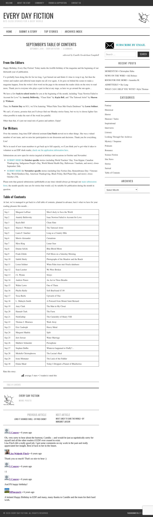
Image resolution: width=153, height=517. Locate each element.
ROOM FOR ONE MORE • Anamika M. (122, 80)
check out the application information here (50, 150)
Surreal (108, 168)
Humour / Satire (112, 118)
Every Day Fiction (28, 15)
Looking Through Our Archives (118, 136)
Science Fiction (111, 154)
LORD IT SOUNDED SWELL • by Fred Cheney (30, 419)
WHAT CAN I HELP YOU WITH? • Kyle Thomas (126, 89)
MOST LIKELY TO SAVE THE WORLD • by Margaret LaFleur (70, 420)
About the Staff (23, 2)
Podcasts (108, 145)
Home (9, 31)
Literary (108, 132)
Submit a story (28, 31)
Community (39, 2)
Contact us (76, 2)
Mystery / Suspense (113, 141)
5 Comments (67, 48)
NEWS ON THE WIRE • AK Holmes (121, 75)
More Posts (25, 400)
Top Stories (51, 31)
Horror (108, 114)
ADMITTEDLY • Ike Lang (116, 84)
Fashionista (133, 513)
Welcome (9, 2)
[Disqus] (51, 464)
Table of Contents (14, 384)
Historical (109, 109)
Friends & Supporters (58, 2)
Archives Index (73, 31)
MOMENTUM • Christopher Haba (119, 71)
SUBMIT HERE (14, 160)
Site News (109, 159)
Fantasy (108, 105)
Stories (108, 163)
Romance (109, 150)
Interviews (109, 127)
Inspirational (110, 123)
